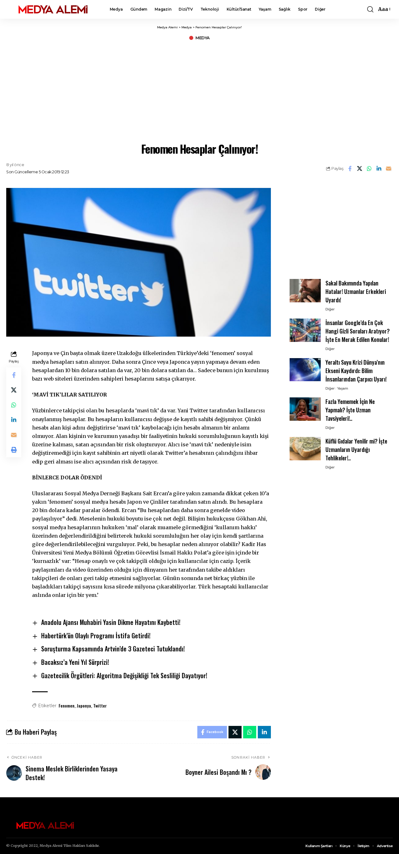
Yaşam (342, 388)
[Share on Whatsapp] (369, 169)
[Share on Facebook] (349, 169)
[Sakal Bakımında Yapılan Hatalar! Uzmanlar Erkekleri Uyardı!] (305, 290)
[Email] (388, 169)
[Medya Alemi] (53, 9)
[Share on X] (359, 169)
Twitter (100, 705)
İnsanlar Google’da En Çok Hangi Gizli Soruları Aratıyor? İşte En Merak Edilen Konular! (357, 331)
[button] (370, 9)
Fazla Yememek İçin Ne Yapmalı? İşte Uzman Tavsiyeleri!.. (350, 409)
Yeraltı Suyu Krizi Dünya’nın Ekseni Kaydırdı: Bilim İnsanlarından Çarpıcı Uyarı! (356, 370)
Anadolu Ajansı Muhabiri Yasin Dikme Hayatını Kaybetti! (110, 622)
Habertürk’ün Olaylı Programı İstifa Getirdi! (96, 635)
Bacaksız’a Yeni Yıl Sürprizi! (75, 662)
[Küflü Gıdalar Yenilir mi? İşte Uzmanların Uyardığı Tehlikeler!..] (305, 448)
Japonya (84, 705)
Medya (202, 38)
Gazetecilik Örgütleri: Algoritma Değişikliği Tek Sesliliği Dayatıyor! (124, 675)
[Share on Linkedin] (378, 169)
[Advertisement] (199, 90)
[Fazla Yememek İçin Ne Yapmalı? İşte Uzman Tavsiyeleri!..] (305, 409)
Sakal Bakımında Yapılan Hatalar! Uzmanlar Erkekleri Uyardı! (355, 291)
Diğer (330, 309)
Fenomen (67, 705)
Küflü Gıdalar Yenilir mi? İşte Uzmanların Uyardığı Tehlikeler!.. (356, 449)
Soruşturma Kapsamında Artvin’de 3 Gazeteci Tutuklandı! (113, 648)
